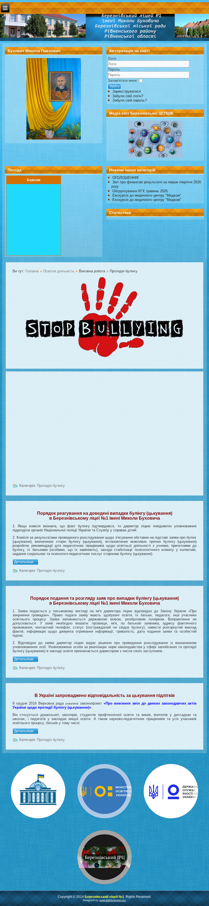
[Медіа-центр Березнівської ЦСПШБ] (155, 139)
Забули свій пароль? (129, 100)
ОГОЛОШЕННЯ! (125, 178)
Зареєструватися (126, 91)
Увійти (114, 86)
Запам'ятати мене (122, 80)
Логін (112, 58)
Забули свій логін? (127, 96)
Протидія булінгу (51, 486)
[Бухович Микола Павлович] (53, 138)
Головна (32, 271)
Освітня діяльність (58, 271)
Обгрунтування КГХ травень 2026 (140, 191)
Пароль (114, 69)
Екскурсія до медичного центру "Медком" (146, 195)
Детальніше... (25, 562)
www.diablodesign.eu (112, 900)
